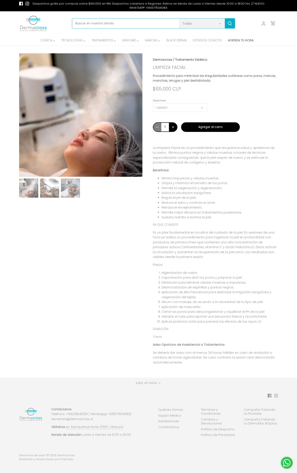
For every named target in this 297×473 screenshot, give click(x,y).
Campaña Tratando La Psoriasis (259, 411)
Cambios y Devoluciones (211, 421)
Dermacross (162, 59)
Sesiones (159, 100)
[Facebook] (21, 4)
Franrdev (67, 459)
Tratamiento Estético (191, 59)
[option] (80, 115)
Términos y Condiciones (211, 411)
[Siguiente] (136, 115)
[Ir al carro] (273, 23)
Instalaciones (168, 421)
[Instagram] (27, 4)
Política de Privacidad (218, 435)
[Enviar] (230, 23)
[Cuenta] (263, 23)
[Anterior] (26, 115)
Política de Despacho (218, 429)
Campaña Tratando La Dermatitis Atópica (260, 421)
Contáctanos (168, 427)
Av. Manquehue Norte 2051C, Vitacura (94, 427)
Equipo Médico (169, 415)
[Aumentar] (173, 127)
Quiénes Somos (170, 409)
